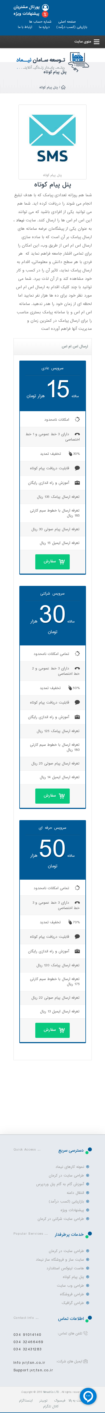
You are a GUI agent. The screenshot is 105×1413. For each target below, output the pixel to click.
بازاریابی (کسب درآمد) (71, 27)
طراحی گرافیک (73, 1303)
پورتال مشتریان (26, 7)
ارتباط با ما (25, 27)
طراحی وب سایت (70, 1285)
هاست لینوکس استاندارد (65, 1268)
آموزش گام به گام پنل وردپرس (60, 1184)
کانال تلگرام (51, 1406)
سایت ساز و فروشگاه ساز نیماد (60, 1259)
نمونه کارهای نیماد (69, 1167)
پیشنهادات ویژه (26, 14)
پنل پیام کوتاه (73, 1277)
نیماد (20, 220)
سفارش (50, 561)
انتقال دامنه (75, 1193)
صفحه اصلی (67, 21)
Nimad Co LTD (51, 1392)
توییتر (43, 1400)
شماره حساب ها (40, 21)
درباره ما (44, 27)
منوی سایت (82, 41)
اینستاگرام (26, 1400)
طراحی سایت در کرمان (66, 1175)
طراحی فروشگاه (72, 1294)
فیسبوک (59, 1400)
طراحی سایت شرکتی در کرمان (61, 1219)
